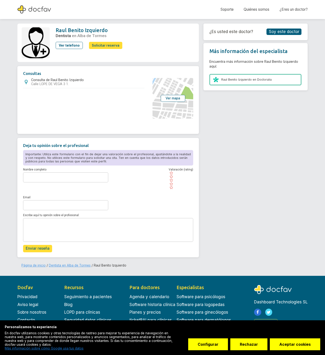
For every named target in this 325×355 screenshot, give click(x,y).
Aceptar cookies (295, 344)
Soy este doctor (284, 31)
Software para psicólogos (201, 296)
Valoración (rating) (181, 169)
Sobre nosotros (31, 312)
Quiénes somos (256, 9)
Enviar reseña (37, 248)
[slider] (181, 180)
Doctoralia (264, 79)
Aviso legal (27, 304)
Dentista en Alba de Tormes (70, 265)
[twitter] (268, 312)
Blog (68, 304)
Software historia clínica (152, 304)
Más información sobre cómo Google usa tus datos (44, 348)
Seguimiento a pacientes (88, 296)
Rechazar (249, 344)
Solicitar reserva (105, 45)
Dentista (63, 35)
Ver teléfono (69, 45)
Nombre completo (34, 169)
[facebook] (257, 312)
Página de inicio (33, 265)
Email (26, 197)
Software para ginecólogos (202, 312)
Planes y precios (145, 312)
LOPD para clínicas (82, 312)
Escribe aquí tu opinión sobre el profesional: (51, 215)
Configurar (208, 344)
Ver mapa (173, 98)
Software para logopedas (201, 304)
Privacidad (27, 296)
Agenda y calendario (149, 296)
